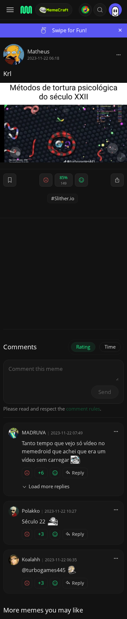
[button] (99, 9)
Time (110, 346)
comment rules (83, 408)
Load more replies (49, 486)
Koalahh (31, 559)
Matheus (38, 51)
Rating (83, 346)
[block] (118, 54)
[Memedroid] (26, 10)
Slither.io (64, 198)
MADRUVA (34, 432)
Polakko (31, 510)
